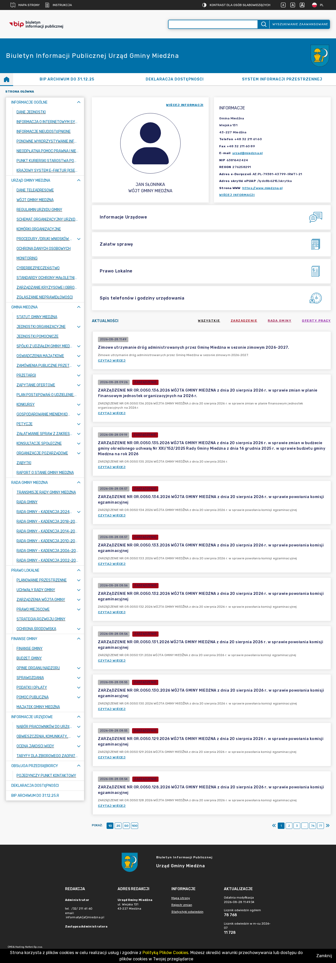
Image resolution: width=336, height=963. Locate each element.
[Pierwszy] (274, 826)
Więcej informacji (237, 195)
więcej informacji (184, 105)
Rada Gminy (279, 320)
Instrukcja (62, 5)
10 (110, 826)
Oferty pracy (316, 320)
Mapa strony (29, 5)
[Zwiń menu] (79, 102)
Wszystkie (209, 320)
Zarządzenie (244, 320)
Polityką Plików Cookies (165, 952)
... (305, 826)
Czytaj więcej (112, 360)
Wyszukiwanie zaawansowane (300, 24)
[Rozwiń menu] (79, 239)
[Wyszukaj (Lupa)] (263, 24)
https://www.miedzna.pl (262, 188)
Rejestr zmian (181, 905)
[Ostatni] (328, 826)
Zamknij (324, 955)
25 (118, 826)
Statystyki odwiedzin (187, 912)
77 (320, 826)
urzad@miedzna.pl (247, 153)
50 (126, 826)
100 (134, 826)
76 (312, 826)
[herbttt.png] (320, 56)
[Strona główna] (6, 79)
